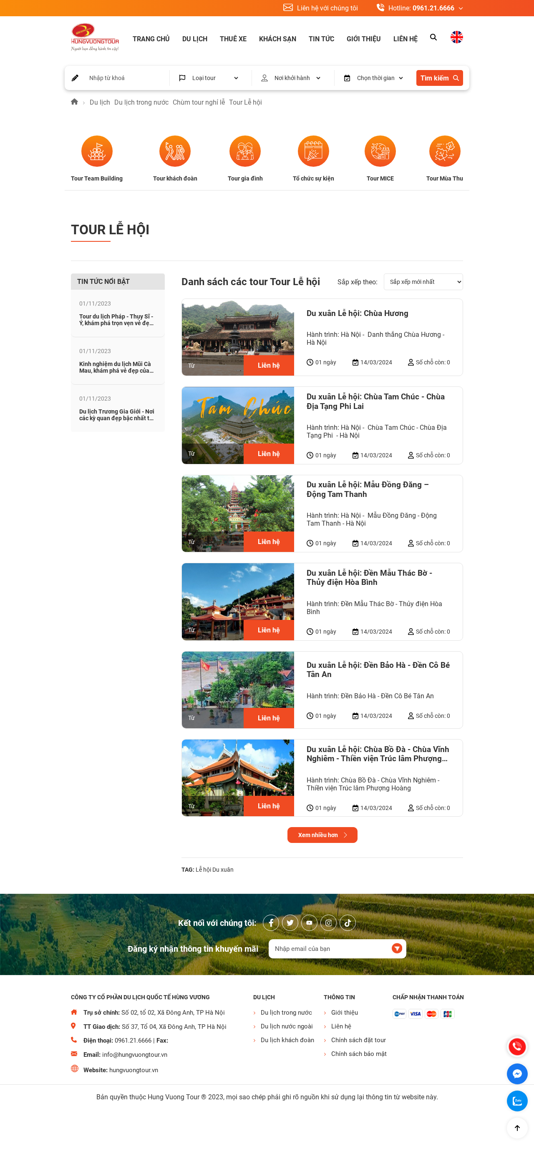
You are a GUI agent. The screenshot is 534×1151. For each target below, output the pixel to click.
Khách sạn (277, 39)
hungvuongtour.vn (133, 1070)
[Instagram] (328, 923)
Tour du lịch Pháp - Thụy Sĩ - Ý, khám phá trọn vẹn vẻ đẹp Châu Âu (116, 323)
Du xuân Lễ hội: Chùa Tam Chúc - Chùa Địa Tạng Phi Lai (376, 401)
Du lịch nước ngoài (287, 1026)
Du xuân (223, 869)
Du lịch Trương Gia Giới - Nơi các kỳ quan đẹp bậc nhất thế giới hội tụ (117, 418)
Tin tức (321, 39)
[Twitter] (290, 923)
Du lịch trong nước (141, 102)
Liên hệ (405, 39)
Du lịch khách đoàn (287, 1040)
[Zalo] (517, 1101)
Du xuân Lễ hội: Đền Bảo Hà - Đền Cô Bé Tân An (378, 670)
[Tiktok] (348, 923)
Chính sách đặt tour (357, 1040)
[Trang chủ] (74, 102)
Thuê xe (233, 39)
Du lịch (194, 39)
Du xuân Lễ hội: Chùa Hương (357, 313)
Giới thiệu (364, 39)
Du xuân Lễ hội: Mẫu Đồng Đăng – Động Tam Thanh (368, 489)
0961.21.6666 (433, 8)
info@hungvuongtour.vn (134, 1054)
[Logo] (95, 38)
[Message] (517, 1073)
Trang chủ (151, 39)
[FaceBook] (271, 923)
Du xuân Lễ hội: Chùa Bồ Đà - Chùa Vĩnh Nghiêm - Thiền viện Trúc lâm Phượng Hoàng (378, 754)
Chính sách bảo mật (357, 1054)
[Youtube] (309, 923)
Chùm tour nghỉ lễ (199, 102)
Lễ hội (203, 869)
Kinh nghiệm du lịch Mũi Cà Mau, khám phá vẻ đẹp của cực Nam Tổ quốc (115, 371)
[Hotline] (517, 1046)
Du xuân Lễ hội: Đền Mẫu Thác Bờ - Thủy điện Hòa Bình (369, 578)
